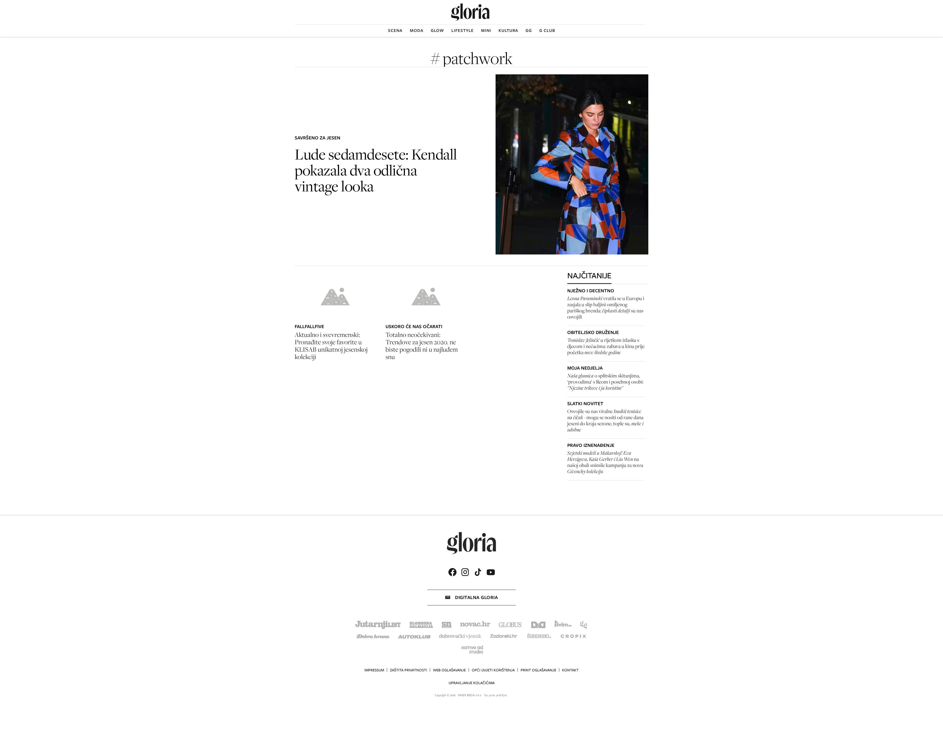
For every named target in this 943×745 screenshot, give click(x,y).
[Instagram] (465, 572)
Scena (395, 30)
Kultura (508, 30)
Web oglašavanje (449, 670)
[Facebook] (452, 572)
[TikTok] (478, 572)
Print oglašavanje (538, 670)
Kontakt (570, 670)
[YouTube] (491, 572)
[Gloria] (470, 12)
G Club (547, 30)
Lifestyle (462, 30)
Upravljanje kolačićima (472, 683)
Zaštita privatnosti (408, 670)
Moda (416, 30)
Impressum (374, 670)
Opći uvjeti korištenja (493, 670)
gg (529, 30)
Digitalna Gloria (476, 597)
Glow (437, 30)
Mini (486, 30)
